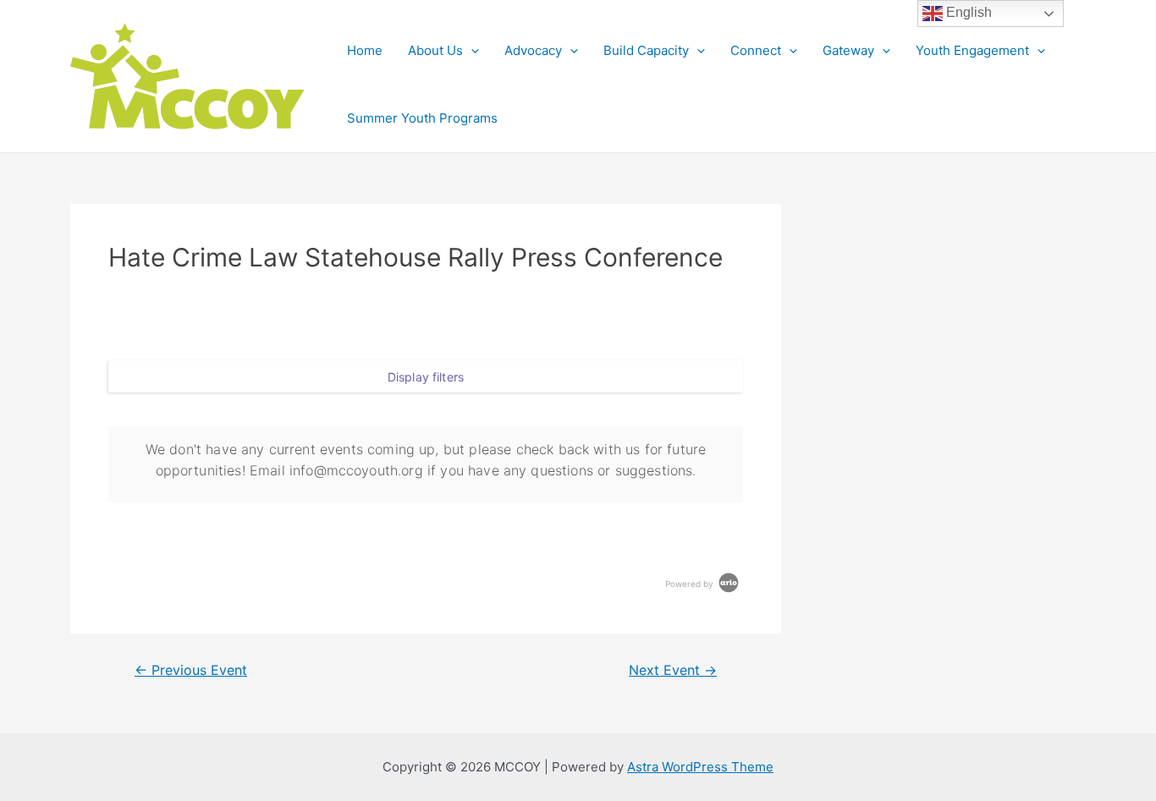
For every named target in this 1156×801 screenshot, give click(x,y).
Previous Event (191, 671)
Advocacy (533, 50)
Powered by (690, 584)
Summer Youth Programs (422, 118)
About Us (435, 50)
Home (365, 50)
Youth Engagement (972, 50)
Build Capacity (646, 50)
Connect (755, 50)
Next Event (673, 671)
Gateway (848, 50)
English (967, 12)
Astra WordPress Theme (700, 767)
